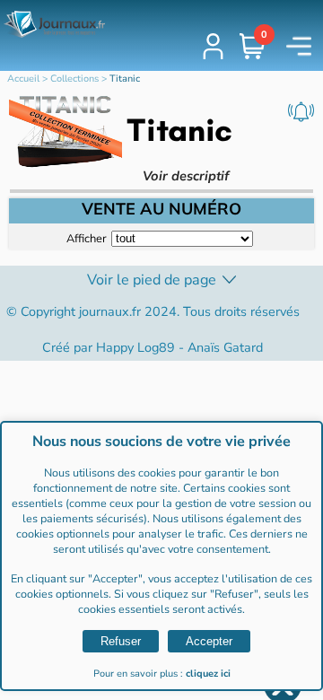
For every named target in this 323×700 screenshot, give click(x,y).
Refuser (120, 641)
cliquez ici (208, 673)
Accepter (209, 641)
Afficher (86, 238)
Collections (74, 78)
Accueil (23, 78)
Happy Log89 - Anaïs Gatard (179, 347)
